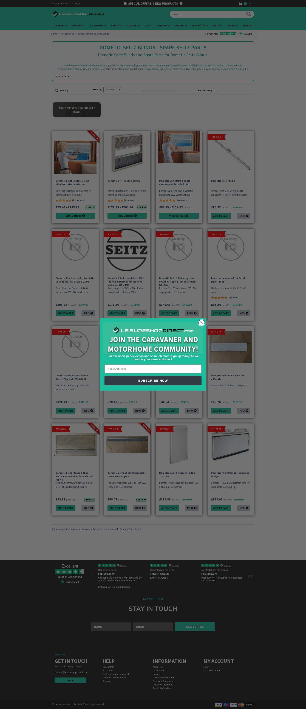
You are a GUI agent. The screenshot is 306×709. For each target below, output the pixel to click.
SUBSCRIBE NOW (153, 380)
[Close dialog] (202, 323)
